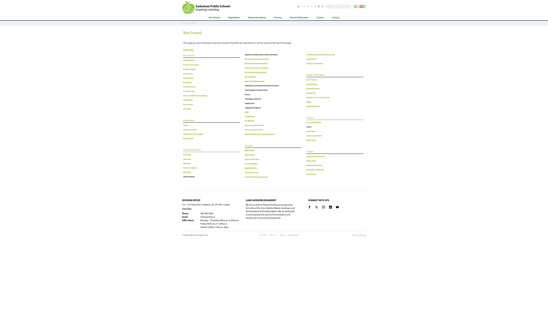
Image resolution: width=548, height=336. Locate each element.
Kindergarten (187, 83)
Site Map (282, 235)
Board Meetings (311, 84)
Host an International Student (254, 125)
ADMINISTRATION (251, 168)
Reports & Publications (252, 159)
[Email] (304, 6)
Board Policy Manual (313, 89)
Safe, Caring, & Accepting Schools (255, 72)
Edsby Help (186, 163)
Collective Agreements (314, 136)
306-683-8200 (206, 214)
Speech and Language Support (255, 81)
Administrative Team (251, 173)
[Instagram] (315, 6)
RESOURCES (187, 172)
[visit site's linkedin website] (330, 208)
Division (249, 146)
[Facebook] (308, 6)
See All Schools (188, 104)
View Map (187, 209)
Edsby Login (187, 159)
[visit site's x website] (316, 208)
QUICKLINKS (187, 155)
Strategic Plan (311, 93)
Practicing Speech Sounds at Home (256, 90)
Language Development (253, 108)
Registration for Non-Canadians (193, 134)
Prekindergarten (188, 78)
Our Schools (189, 56)
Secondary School (189, 91)
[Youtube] (322, 6)
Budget (308, 102)
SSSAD (247, 112)
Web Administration (293, 235)
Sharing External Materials (315, 170)
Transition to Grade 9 (190, 130)
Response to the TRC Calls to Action (318, 97)
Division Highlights (251, 164)
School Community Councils (254, 130)
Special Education (250, 77)
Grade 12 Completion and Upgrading (195, 96)
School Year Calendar (190, 168)
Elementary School (189, 87)
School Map (187, 109)
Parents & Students (192, 150)
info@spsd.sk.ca (207, 217)
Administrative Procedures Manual (256, 177)
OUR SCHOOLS (188, 100)
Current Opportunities (313, 122)
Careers (309, 118)
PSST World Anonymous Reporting (256, 64)
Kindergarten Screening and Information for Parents (262, 86)
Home (184, 23)
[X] (312, 6)
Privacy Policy (263, 235)
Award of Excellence (313, 106)
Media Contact (311, 161)
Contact (310, 152)
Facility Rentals (311, 174)
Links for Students (189, 177)
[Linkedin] (319, 6)
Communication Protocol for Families (257, 59)
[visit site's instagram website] (323, 208)
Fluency (247, 94)
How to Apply (310, 131)
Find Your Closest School (191, 65)
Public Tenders (311, 140)
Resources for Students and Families (256, 68)
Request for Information (314, 165)
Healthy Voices (250, 103)
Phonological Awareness (253, 99)
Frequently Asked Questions (315, 156)
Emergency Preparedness (314, 64)
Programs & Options (189, 69)
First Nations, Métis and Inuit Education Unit (320, 55)
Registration (189, 120)
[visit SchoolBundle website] (359, 235)
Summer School (188, 138)
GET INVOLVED (249, 121)
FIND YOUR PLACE (189, 60)
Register (186, 125)
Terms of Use (273, 235)
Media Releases (250, 155)
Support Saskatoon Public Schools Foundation (259, 134)
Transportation (250, 117)
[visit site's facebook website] (309, 208)
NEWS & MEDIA (249, 150)
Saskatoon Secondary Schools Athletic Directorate (261, 55)
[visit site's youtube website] (337, 208)
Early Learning (187, 74)
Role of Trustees (311, 80)
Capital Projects (311, 59)
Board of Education (315, 75)
